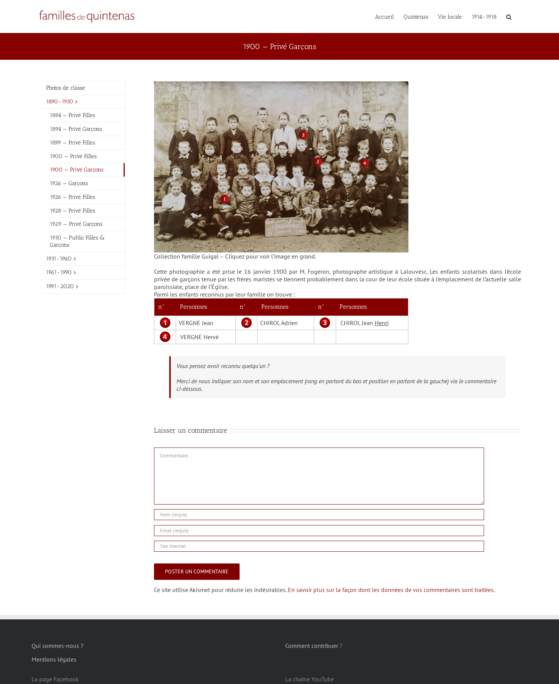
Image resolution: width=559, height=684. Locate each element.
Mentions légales (54, 659)
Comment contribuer (311, 645)
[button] (508, 16)
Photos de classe (65, 87)
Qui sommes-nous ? (57, 645)
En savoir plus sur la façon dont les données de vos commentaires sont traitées (391, 590)
